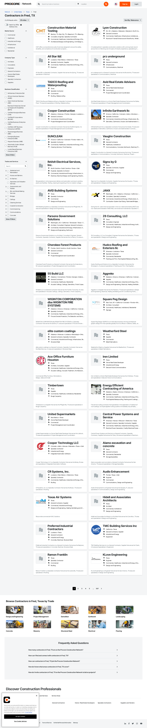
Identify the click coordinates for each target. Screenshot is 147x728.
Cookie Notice (28, 712)
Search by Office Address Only (14, 26)
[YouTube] (141, 723)
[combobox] (92, 4)
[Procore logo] (12, 4)
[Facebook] (129, 724)
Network (26, 4)
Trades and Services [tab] (41, 696)
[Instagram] (137, 724)
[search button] (106, 4)
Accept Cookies (20, 716)
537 (97, 588)
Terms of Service (47, 722)
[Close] (36, 695)
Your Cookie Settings (20, 721)
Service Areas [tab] (56, 696)
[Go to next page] (101, 588)
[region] (20, 710)
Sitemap (75, 722)
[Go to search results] (25, 166)
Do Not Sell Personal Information (62, 722)
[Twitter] (133, 724)
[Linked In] (125, 724)
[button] (5, 35)
